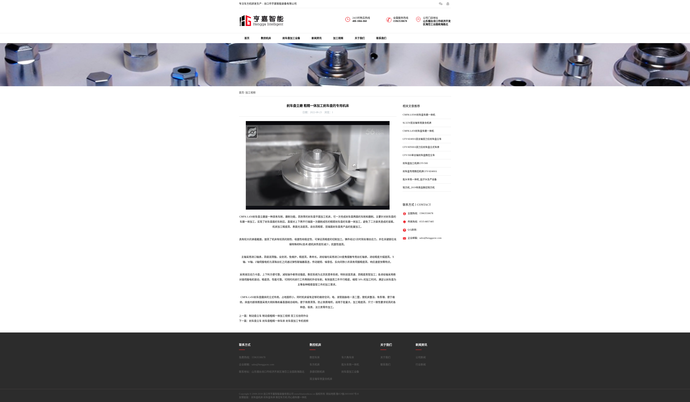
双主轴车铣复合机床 (321, 379)
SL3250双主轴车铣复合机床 (417, 122)
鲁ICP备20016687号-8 (347, 393)
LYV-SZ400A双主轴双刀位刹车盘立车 (422, 139)
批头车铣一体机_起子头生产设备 (420, 179)
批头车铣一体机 (350, 364)
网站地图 (330, 393)
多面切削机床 (317, 371)
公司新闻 (421, 357)
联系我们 (381, 38)
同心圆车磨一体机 (297, 397)
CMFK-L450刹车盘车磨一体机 (418, 131)
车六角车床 (347, 357)
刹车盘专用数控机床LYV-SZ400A (420, 171)
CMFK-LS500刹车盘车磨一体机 (419, 114)
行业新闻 (421, 364)
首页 (246, 38)
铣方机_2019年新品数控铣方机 (419, 187)
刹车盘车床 (269, 397)
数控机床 (266, 38)
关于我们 (360, 38)
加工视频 (338, 38)
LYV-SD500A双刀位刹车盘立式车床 (421, 147)
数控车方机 (281, 397)
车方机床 (315, 364)
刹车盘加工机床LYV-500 (415, 163)
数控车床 (315, 357)
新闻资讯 (317, 38)
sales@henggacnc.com (430, 238)
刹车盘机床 (257, 397)
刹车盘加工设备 (291, 38)
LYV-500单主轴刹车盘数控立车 (419, 155)
